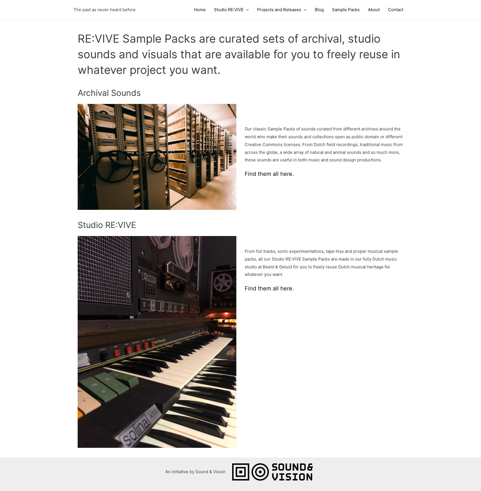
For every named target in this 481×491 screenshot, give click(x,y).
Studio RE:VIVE (229, 9)
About (374, 9)
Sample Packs (346, 9)
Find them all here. (270, 174)
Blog (319, 9)
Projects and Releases (279, 9)
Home (200, 9)
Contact (395, 9)
